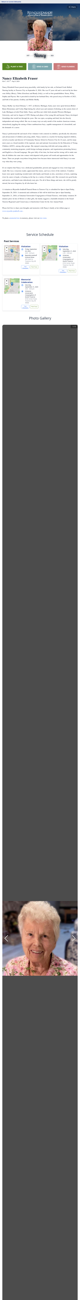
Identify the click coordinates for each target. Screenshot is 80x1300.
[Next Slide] (74, 938)
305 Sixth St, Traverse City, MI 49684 (30, 261)
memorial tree (15, 218)
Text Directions (25, 267)
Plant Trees (34, 267)
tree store (43, 218)
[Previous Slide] (6, 938)
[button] (12, 251)
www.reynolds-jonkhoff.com (12, 211)
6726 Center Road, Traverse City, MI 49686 (69, 265)
